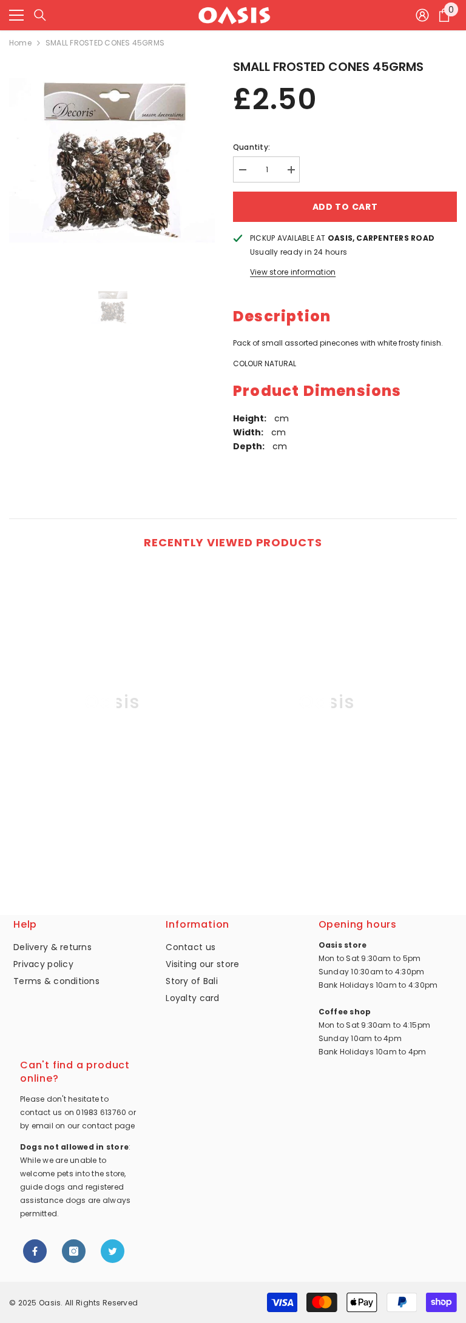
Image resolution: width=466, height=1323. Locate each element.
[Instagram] (74, 1251)
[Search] (40, 15)
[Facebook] (35, 1251)
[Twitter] (112, 1251)
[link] (112, 849)
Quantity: (251, 147)
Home (20, 43)
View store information (293, 272)
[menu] (16, 15)
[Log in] (422, 15)
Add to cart (345, 207)
